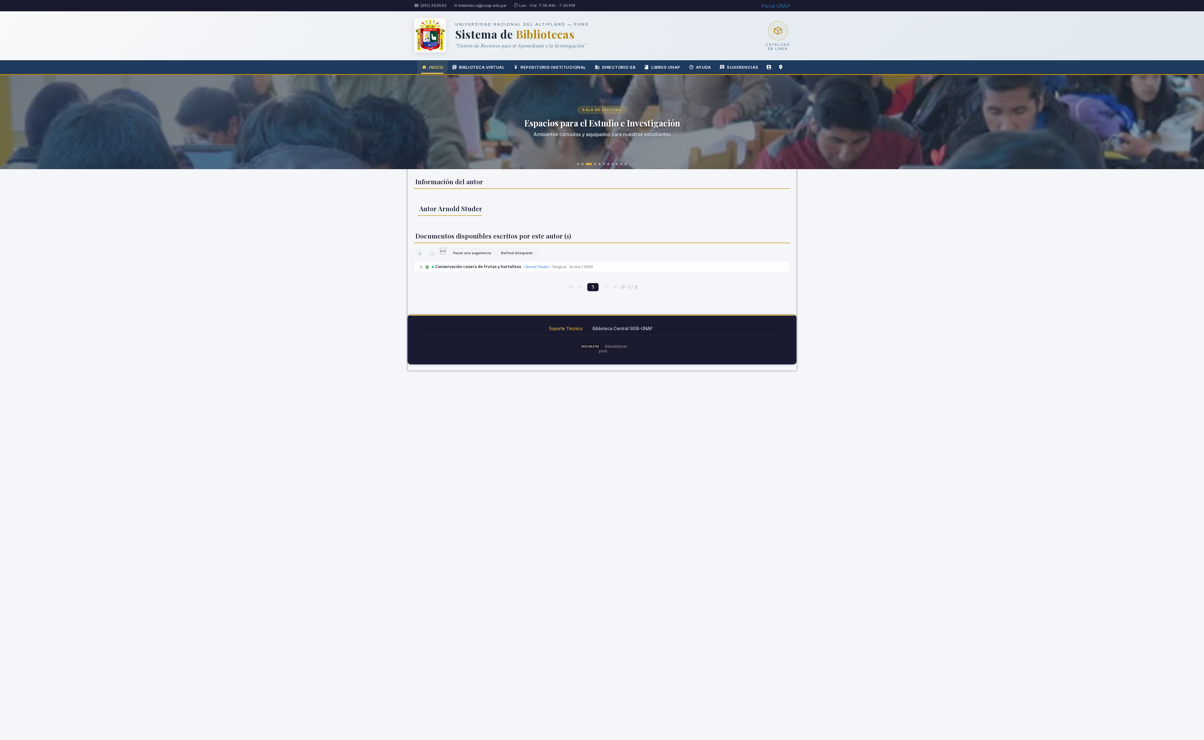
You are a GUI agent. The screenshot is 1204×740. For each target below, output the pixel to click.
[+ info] (421, 267)
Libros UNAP (665, 67)
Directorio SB (619, 67)
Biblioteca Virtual (481, 67)
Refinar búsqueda (517, 253)
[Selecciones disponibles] (443, 252)
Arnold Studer (537, 267)
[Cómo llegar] (781, 67)
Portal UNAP (776, 6)
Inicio (436, 67)
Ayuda (703, 67)
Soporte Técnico (566, 328)
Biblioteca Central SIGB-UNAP (622, 328)
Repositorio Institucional (553, 67)
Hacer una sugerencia (472, 253)
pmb (603, 351)
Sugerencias (742, 67)
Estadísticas (616, 346)
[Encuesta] (769, 67)
